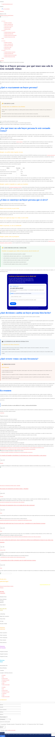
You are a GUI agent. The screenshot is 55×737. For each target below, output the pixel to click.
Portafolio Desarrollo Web (8, 33)
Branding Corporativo (8, 22)
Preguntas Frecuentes (5, 691)
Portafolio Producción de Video (9, 36)
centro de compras (19, 141)
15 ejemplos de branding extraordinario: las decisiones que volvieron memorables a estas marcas (23, 455)
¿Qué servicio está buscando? (5, 721)
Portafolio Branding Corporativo (9, 32)
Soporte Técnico (5, 678)
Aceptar (2, 736)
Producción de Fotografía (8, 25)
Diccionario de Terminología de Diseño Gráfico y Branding (14, 488)
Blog (3, 38)
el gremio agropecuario (51, 155)
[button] (27, 419)
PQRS (3, 683)
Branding (1, 463)
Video (1, 513)
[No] (5, 736)
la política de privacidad (11, 730)
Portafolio (3, 675)
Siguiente (13, 303)
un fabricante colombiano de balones (15, 187)
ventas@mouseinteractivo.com (45, 584)
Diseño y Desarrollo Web (8, 24)
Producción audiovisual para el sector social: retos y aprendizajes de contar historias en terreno (22, 523)
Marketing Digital (7, 48)
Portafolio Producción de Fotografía (10, 35)
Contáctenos (4, 681)
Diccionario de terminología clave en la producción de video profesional (17, 505)
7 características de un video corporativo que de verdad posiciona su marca (18, 560)
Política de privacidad (5, 684)
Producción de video (7, 27)
